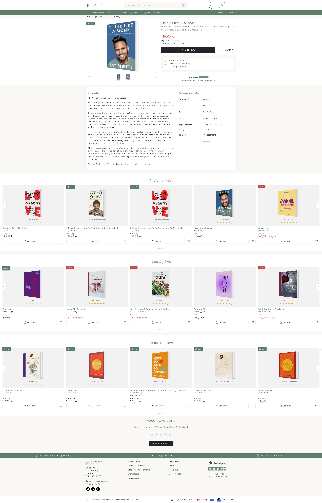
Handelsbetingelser (93, 499)
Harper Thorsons (210, 118)
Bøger (205, 105)
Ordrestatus (133, 473)
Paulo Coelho (72, 393)
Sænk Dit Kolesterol (76, 309)
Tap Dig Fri (199, 309)
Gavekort (173, 469)
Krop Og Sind (208, 112)
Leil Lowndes (135, 395)
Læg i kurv (188, 50)
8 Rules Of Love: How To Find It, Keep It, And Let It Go (92, 228)
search (184, 5)
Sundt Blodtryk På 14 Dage (271, 309)
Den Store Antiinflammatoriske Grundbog (150, 309)
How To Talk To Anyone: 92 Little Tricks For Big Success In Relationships (158, 391)
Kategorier (145, 12)
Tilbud (123, 12)
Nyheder (133, 12)
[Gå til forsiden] (94, 462)
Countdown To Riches (13, 390)
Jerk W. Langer (72, 312)
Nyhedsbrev (133, 478)
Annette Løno (264, 230)
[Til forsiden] (94, 5)
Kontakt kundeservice (138, 465)
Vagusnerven (264, 228)
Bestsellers (112, 12)
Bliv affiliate (175, 473)
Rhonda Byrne (9, 393)
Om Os (233, 12)
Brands (157, 12)
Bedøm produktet (161, 443)
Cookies (136, 499)
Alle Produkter (98, 12)
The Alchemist (73, 390)
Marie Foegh (8, 312)
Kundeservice (221, 12)
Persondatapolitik (107, 499)
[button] (90, 76)
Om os (172, 465)
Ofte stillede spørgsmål (139, 469)
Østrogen (7, 309)
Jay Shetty (169, 29)
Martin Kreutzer (137, 312)
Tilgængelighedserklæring (123, 499)
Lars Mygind (199, 312)
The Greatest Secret (203, 390)
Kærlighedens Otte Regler (15, 228)
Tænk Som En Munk (204, 228)
